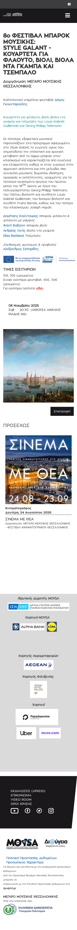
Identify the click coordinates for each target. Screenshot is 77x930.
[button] (8, 910)
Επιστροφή (62, 411)
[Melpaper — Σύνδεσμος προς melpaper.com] (64, 625)
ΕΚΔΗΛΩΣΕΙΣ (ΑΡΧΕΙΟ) (28, 790)
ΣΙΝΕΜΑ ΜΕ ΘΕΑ (19, 519)
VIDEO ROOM (21, 799)
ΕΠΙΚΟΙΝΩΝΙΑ (21, 795)
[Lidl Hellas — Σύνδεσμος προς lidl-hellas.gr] (46, 625)
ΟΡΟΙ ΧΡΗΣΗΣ (21, 803)
